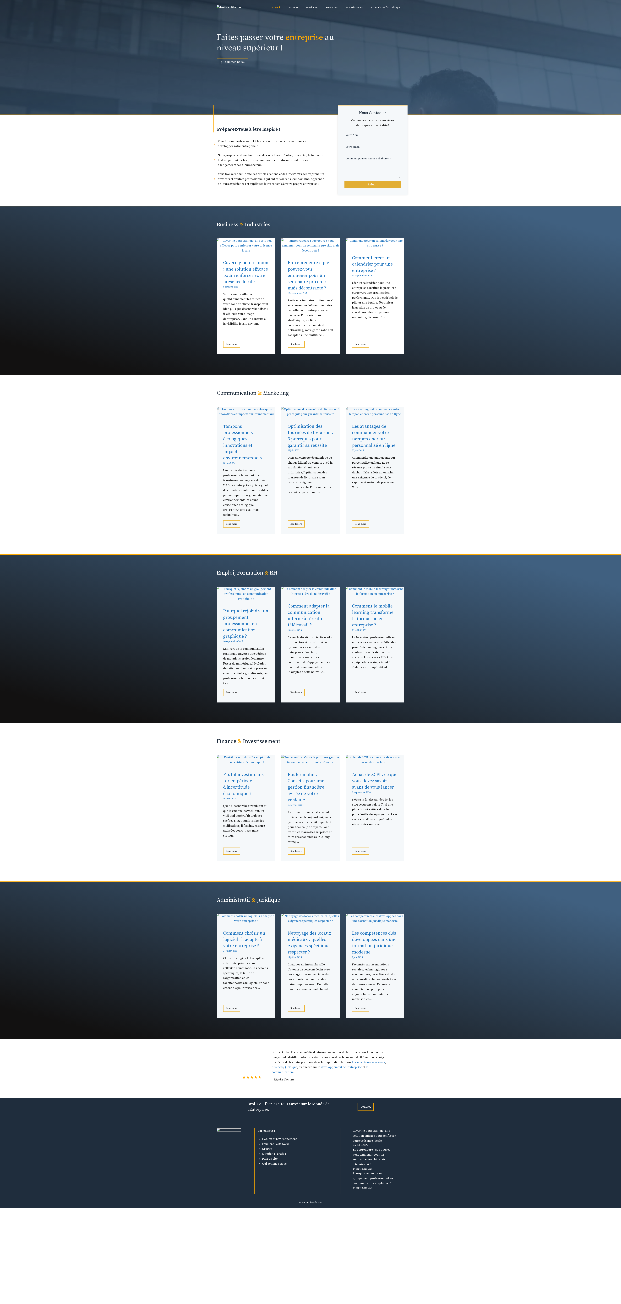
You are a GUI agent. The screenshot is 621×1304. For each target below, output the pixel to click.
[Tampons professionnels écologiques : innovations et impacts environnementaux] (246, 414)
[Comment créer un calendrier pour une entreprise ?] (375, 245)
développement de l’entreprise (341, 1067)
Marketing (312, 7)
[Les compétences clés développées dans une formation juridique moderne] (375, 921)
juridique (291, 1067)
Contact (365, 1107)
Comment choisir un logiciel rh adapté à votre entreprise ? (244, 939)
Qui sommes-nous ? (232, 62)
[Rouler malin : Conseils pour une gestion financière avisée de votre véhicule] (310, 762)
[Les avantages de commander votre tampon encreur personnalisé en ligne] (375, 414)
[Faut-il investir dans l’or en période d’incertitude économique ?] (246, 762)
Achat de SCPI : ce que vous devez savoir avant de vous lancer (375, 781)
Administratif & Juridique (385, 7)
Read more (231, 344)
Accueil (276, 7)
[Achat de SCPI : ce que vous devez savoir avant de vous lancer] (375, 762)
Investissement (354, 7)
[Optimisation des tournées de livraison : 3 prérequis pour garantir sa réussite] (310, 414)
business (277, 1067)
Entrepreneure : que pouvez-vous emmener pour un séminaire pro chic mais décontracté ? (308, 275)
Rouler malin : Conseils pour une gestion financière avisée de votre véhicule (306, 787)
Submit (372, 184)
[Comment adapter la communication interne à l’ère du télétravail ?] (310, 594)
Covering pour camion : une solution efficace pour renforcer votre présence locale (374, 1135)
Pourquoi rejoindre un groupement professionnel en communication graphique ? (245, 623)
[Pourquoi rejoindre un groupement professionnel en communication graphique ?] (246, 599)
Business (293, 7)
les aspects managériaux (368, 1062)
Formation (332, 7)
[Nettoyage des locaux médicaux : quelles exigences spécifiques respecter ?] (310, 921)
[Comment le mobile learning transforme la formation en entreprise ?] (375, 594)
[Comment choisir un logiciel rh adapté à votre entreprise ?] (246, 921)
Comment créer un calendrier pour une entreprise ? (372, 264)
